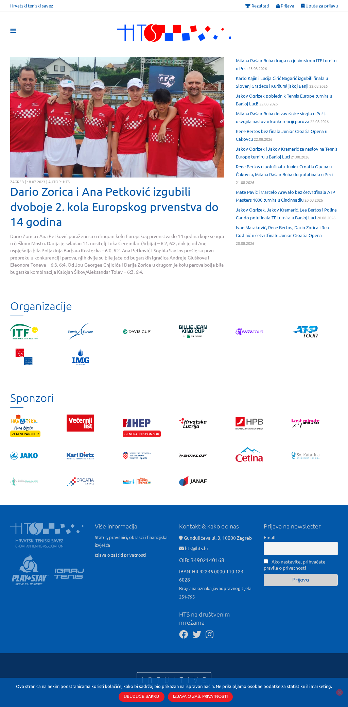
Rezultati (259, 6)
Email (270, 537)
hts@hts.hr (196, 548)
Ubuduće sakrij (141, 696)
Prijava (287, 6)
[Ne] (339, 692)
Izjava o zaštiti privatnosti (120, 555)
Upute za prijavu (321, 6)
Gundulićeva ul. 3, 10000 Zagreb (217, 538)
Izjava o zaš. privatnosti (200, 696)
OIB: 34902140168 (201, 559)
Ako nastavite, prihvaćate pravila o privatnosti (295, 564)
